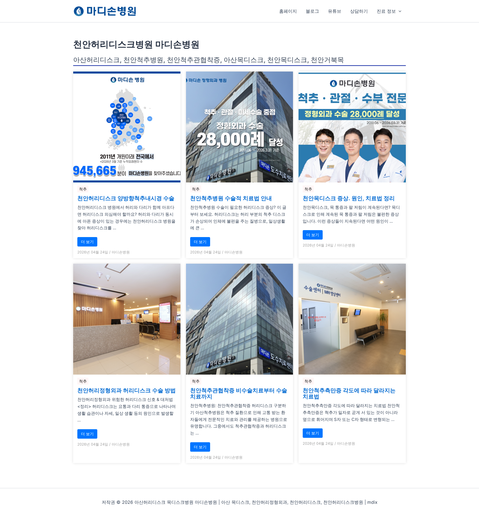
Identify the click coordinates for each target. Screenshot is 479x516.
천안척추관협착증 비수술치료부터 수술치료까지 (238, 393)
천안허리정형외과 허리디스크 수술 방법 (126, 390)
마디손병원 (121, 252)
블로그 (312, 11)
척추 (83, 189)
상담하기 (359, 11)
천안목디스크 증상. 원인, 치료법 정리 (349, 198)
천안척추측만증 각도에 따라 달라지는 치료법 (349, 393)
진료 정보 (386, 11)
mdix (372, 502)
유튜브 (334, 11)
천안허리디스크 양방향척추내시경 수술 (125, 198)
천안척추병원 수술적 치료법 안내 (231, 198)
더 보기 (87, 241)
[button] (398, 11)
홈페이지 (288, 11)
